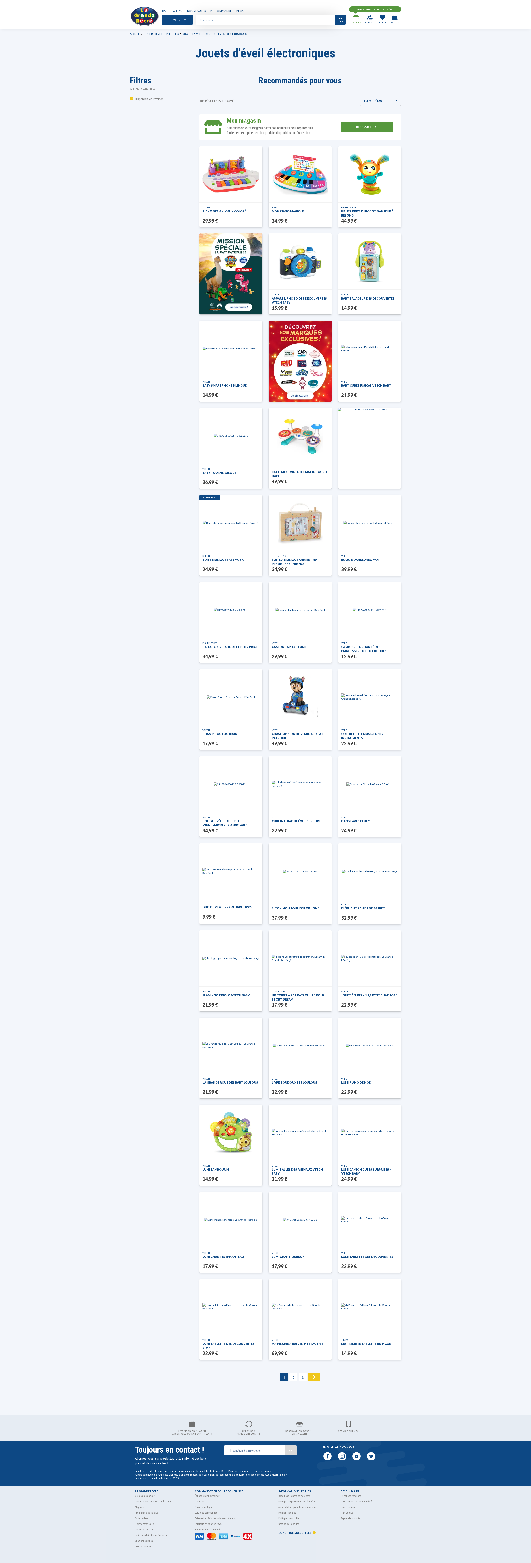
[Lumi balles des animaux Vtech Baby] (300, 1132)
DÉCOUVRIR (364, 127)
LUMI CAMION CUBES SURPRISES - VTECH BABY (366, 1171)
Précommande (221, 10)
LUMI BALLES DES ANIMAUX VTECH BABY (297, 1171)
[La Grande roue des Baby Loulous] (230, 1045)
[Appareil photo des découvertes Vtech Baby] (300, 261)
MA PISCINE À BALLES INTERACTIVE (297, 1343)
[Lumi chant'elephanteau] (230, 1219)
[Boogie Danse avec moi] (369, 523)
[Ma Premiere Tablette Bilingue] (369, 1306)
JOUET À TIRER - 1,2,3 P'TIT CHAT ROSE (369, 995)
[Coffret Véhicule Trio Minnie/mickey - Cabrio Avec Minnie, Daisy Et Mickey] (231, 784)
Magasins (140, 1507)
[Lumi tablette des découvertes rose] (230, 1306)
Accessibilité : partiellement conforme (297, 1507)
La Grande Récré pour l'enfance (151, 1535)
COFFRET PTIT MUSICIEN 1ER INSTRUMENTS (362, 736)
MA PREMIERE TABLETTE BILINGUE (366, 1343)
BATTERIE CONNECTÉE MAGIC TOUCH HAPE (299, 474)
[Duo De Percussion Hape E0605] (230, 871)
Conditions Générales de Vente (294, 1495)
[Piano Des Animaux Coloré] (230, 174)
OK (291, 1450)
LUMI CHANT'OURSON (288, 1256)
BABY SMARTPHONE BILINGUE (224, 385)
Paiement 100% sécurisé (207, 1529)
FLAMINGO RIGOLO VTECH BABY (226, 995)
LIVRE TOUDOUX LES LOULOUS (294, 1082)
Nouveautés (196, 10)
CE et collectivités (144, 1541)
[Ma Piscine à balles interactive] (300, 1306)
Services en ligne (203, 1507)
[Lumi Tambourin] (230, 1132)
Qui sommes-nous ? (145, 1495)
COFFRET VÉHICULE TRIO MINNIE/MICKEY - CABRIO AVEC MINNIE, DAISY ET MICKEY (225, 823)
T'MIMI (206, 207)
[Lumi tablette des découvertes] (369, 1219)
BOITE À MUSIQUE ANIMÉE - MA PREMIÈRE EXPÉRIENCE (294, 562)
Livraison (199, 1501)
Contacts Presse (143, 1546)
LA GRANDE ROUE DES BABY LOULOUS (230, 1082)
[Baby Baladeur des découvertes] (369, 261)
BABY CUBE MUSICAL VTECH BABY (366, 385)
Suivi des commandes (206, 1512)
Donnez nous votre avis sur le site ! (153, 1501)
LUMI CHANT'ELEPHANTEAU (223, 1256)
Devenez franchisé (144, 1524)
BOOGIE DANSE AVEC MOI (360, 559)
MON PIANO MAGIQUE (288, 211)
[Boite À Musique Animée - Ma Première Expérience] (300, 523)
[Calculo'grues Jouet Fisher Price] (231, 610)
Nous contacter (348, 1507)
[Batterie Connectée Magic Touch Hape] (300, 436)
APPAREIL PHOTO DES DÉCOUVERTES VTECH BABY (299, 300)
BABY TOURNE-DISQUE (219, 472)
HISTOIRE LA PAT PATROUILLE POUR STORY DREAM (298, 997)
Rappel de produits (350, 1518)
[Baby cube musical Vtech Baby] (369, 348)
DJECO (206, 556)
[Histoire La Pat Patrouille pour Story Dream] (300, 958)
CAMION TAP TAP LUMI (289, 647)
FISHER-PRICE (348, 207)
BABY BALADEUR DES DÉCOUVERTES (368, 298)
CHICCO (345, 904)
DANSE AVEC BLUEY (355, 821)
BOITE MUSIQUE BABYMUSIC (223, 559)
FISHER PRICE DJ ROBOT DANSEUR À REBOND (367, 213)
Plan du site (347, 1512)
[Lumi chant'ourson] (300, 1219)
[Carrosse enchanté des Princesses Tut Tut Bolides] (370, 610)
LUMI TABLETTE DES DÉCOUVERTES (367, 1256)
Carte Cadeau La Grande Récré (356, 1501)
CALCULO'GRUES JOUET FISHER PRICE (229, 647)
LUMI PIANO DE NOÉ (356, 1082)
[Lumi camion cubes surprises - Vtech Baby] (369, 1132)
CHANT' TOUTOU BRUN (219, 734)
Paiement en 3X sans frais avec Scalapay (215, 1518)
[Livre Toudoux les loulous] (300, 1045)
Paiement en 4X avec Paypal (209, 1524)
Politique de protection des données (296, 1501)
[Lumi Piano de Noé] (369, 1045)
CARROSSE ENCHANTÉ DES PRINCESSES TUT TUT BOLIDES (364, 649)
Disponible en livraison (149, 99)
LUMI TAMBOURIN (215, 1169)
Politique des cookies (289, 1518)
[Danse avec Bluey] (369, 784)
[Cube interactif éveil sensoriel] (300, 784)
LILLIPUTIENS (279, 556)
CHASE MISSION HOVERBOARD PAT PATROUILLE (297, 736)
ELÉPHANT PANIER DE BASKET (363, 908)
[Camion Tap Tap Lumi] (300, 610)
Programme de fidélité (146, 1512)
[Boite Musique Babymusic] (231, 523)
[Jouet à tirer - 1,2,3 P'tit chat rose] (369, 958)
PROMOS (242, 10)
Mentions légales (287, 1512)
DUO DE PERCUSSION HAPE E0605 (227, 907)
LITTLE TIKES (278, 991)
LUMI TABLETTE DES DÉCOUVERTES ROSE (228, 1346)
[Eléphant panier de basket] (369, 871)
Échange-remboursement (207, 1495)
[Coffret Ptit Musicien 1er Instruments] (369, 697)
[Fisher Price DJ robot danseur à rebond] (369, 174)
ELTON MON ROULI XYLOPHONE (295, 908)
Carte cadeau (172, 10)
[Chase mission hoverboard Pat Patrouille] (300, 697)
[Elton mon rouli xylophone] (300, 871)
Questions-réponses (351, 1495)
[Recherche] (340, 20)
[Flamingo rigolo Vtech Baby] (230, 958)
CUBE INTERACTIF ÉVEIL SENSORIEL (297, 821)
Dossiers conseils (144, 1529)
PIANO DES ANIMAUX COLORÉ (224, 211)
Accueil (135, 34)
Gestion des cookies (288, 1524)
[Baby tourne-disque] (231, 435)
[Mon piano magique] (300, 174)
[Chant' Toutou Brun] (231, 697)
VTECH (275, 294)
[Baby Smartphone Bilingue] (231, 348)
